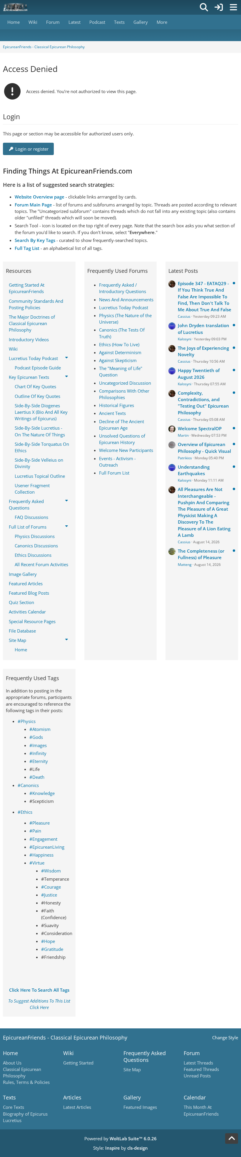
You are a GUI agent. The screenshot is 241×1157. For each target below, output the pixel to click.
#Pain (35, 831)
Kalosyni (184, 339)
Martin (183, 435)
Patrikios (185, 457)
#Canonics (28, 785)
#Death (36, 777)
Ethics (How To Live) (119, 344)
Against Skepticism (118, 360)
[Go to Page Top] (231, 1138)
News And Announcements (126, 299)
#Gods (36, 737)
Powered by (120, 1138)
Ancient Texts (112, 413)
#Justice (49, 895)
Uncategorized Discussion (125, 383)
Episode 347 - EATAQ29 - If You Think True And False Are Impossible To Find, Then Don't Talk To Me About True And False (204, 296)
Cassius (184, 316)
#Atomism (40, 729)
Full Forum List (114, 473)
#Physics (27, 721)
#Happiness (41, 855)
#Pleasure (39, 823)
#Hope (48, 941)
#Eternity (38, 761)
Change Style (225, 1037)
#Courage (51, 887)
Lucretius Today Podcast (123, 307)
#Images (38, 745)
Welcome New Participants (126, 450)
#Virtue (36, 863)
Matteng (185, 564)
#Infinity (37, 753)
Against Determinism (120, 352)
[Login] (219, 7)
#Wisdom (51, 871)
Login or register (31, 149)
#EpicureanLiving (46, 847)
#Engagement (43, 839)
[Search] (204, 7)
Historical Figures (116, 405)
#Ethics (25, 812)
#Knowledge (42, 793)
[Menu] (233, 7)
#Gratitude (52, 949)
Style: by (120, 1148)
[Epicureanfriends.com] (15, 7)
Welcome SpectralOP (200, 428)
